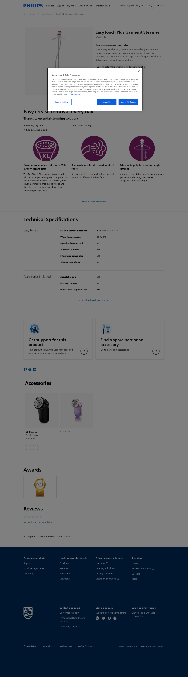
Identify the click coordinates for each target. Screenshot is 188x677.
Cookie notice (75, 94)
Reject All (106, 102)
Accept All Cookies (128, 102)
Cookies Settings (62, 102)
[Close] (138, 71)
